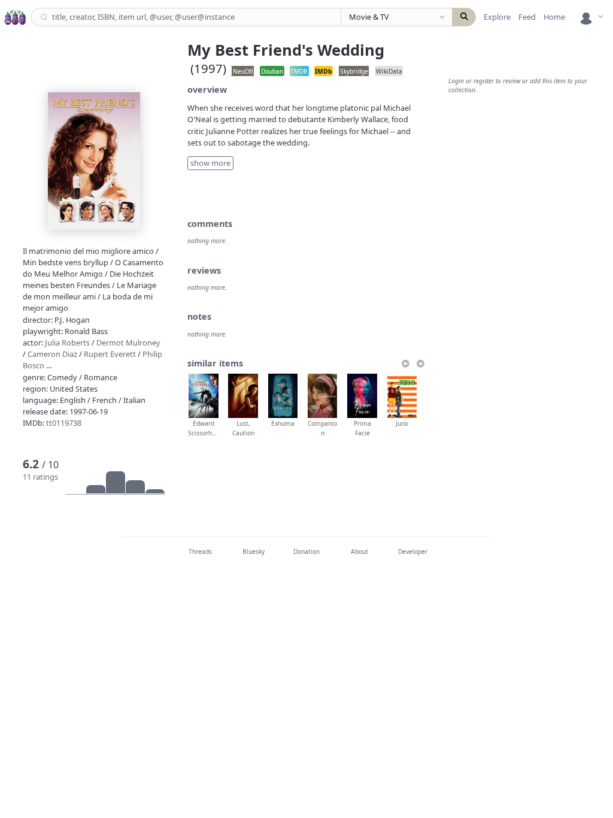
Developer (412, 551)
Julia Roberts (67, 342)
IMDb (323, 70)
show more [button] (210, 162)
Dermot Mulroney (128, 342)
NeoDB (243, 70)
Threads (200, 551)
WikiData (389, 70)
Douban (272, 70)
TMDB (299, 70)
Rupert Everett (110, 354)
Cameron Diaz (52, 354)
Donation (306, 551)
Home (554, 16)
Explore (497, 16)
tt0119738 (63, 422)
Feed (527, 16)
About (359, 551)
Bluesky (253, 551)
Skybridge (354, 70)
